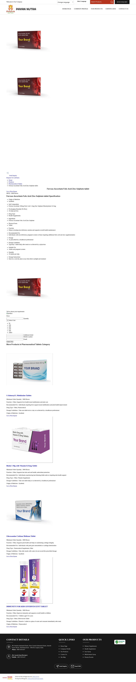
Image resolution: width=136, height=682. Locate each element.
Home (10, 180)
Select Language (81, 1)
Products (11, 182)
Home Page (66, 9)
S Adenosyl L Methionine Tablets (18, 395)
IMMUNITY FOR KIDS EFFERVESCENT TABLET (27, 606)
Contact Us (123, 9)
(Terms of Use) (35, 676)
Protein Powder (89, 657)
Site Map (63, 657)
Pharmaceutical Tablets (15, 184)
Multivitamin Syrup (90, 654)
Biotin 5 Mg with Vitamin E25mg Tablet (21, 466)
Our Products (97, 9)
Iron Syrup (88, 651)
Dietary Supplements (91, 646)
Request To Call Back (12, 178)
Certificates (110, 9)
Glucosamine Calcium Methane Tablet (20, 536)
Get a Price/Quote (11, 191)
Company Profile (81, 9)
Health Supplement (90, 649)
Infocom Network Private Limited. (35, 678)
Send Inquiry (122, 2)
